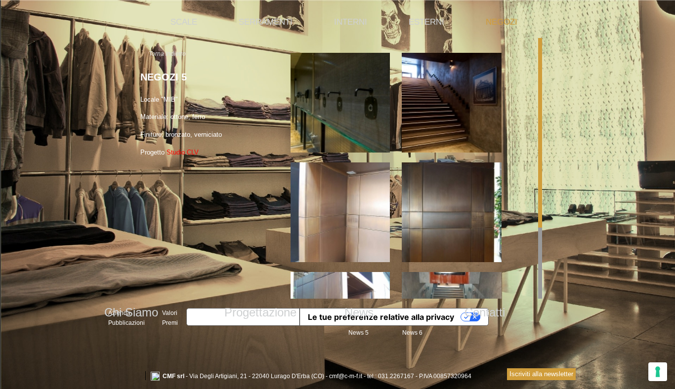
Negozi (501, 22)
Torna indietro (167, 53)
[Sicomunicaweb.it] (480, 375)
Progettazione (260, 312)
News (359, 312)
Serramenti (266, 22)
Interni (350, 22)
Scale (183, 22)
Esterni (426, 22)
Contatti (484, 312)
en (133, 375)
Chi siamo (131, 312)
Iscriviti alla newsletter (541, 374)
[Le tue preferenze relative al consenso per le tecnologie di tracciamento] (657, 371)
